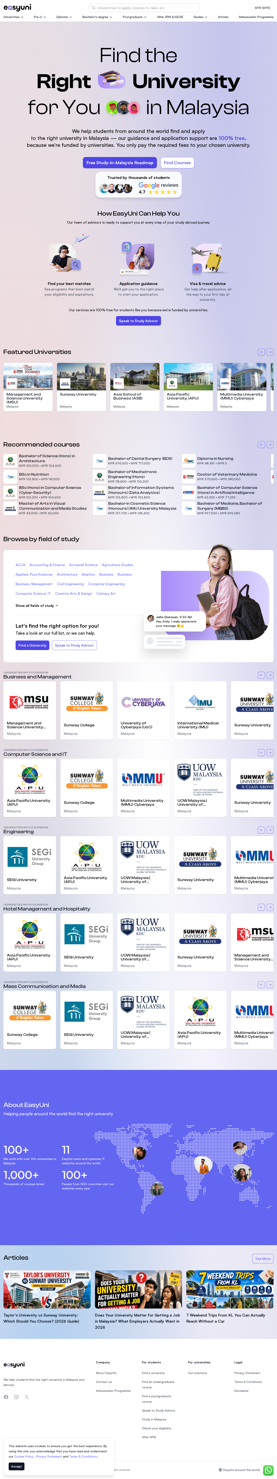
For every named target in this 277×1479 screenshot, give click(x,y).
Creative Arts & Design (73, 593)
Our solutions (197, 1373)
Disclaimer (241, 1390)
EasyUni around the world (241, 1470)
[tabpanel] (138, 116)
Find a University (32, 645)
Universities (11, 17)
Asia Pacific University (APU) (183, 396)
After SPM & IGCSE (170, 17)
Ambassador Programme (256, 17)
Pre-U (38, 17)
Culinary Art (106, 593)
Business (106, 574)
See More (264, 1259)
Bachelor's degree (95, 17)
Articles (223, 17)
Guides (198, 17)
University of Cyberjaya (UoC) (136, 725)
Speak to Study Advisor (138, 321)
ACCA (20, 565)
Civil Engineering (70, 584)
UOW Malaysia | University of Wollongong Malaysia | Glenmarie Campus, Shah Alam (199, 803)
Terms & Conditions (83, 1456)
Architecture (67, 574)
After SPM (149, 1437)
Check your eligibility (156, 1428)
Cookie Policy (24, 1456)
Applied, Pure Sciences (34, 574)
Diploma (62, 17)
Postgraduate (133, 17)
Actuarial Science (83, 565)
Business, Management (34, 584)
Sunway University (78, 394)
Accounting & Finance (47, 565)
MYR (262, 8)
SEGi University (22, 880)
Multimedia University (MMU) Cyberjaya (241, 396)
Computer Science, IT (33, 593)
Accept (16, 1466)
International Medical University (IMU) (198, 725)
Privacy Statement (49, 1456)
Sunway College (79, 725)
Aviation (88, 574)
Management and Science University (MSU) (24, 398)
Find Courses (177, 162)
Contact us (104, 1382)
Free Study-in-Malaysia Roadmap (119, 162)
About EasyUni (106, 1373)
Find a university (153, 1373)
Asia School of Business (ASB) (128, 396)
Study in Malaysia (154, 1419)
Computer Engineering (106, 584)
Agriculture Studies (117, 565)
